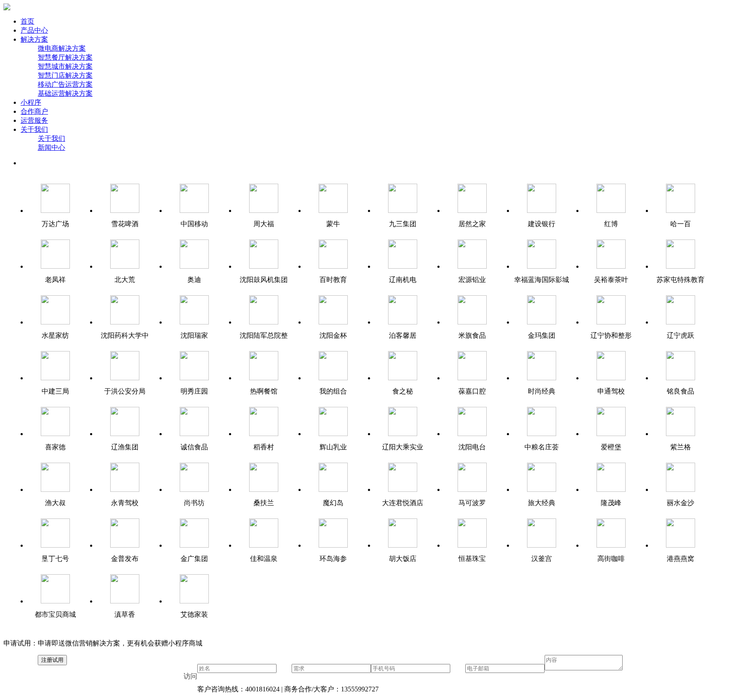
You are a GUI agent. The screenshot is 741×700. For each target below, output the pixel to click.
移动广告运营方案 (65, 84)
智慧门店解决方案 (65, 75)
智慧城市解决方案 (65, 66)
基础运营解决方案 (65, 93)
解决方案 (34, 39)
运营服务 (34, 120)
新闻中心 (51, 147)
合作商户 (34, 111)
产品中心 (34, 30)
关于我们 (34, 129)
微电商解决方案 (62, 48)
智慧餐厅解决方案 (65, 57)
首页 (27, 21)
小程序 (31, 102)
